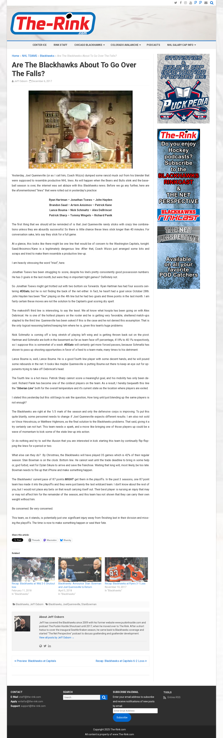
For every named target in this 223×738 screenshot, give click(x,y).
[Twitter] (45, 645)
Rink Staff (60, 45)
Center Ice (40, 45)
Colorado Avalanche (124, 45)
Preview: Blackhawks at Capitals (36, 661)
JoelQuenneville (71, 604)
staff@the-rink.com (30, 697)
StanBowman (89, 604)
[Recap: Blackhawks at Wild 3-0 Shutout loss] (33, 569)
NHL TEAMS (29, 55)
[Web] (40, 645)
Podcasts (153, 45)
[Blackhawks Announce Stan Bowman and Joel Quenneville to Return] (79, 569)
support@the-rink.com (33, 706)
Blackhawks (47, 55)
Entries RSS (174, 697)
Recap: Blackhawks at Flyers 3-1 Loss (125, 583)
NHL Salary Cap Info (180, 45)
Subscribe (122, 717)
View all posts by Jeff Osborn (56, 637)
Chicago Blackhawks (88, 45)
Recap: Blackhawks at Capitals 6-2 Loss (120, 661)
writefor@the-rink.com (30, 701)
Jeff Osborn (21, 81)
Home (15, 55)
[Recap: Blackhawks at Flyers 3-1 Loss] (126, 569)
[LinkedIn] (49, 645)
